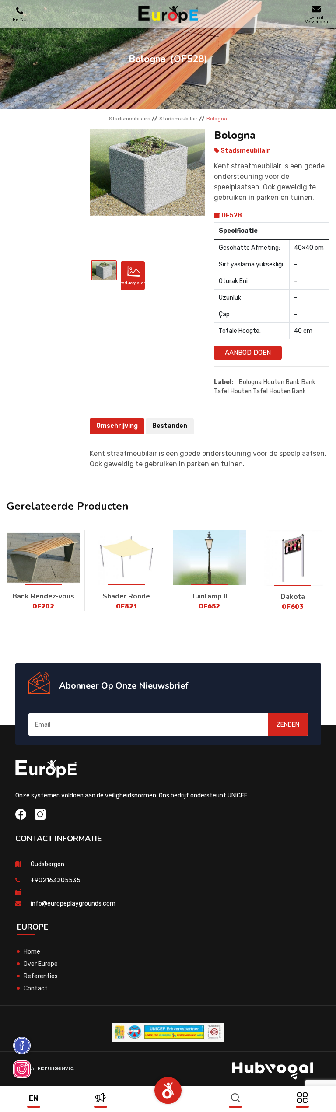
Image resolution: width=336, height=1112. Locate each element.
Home (32, 951)
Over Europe (41, 964)
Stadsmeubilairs (129, 118)
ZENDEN (287, 724)
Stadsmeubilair (178, 118)
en (33, 1098)
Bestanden (169, 426)
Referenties (41, 976)
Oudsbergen (47, 864)
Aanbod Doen (248, 353)
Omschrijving (117, 426)
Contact (36, 988)
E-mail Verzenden (316, 19)
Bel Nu (20, 19)
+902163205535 (55, 880)
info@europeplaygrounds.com (73, 903)
